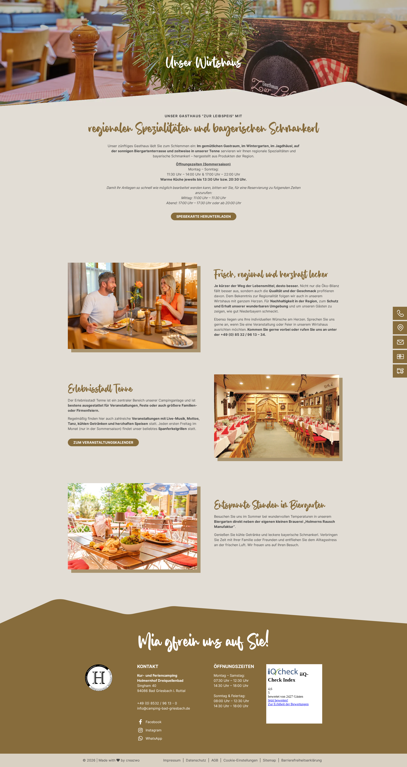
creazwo (133, 760)
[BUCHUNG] (386, 371)
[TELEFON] (386, 313)
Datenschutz (196, 760)
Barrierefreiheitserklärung (301, 760)
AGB (214, 760)
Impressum (172, 760)
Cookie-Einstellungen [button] (240, 760)
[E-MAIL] (386, 342)
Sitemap (269, 760)
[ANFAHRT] (386, 327)
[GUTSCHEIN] (386, 356)
